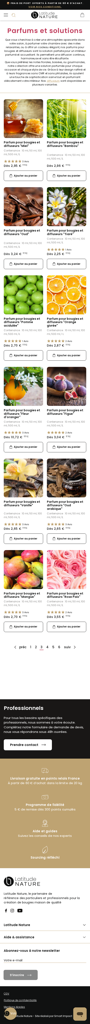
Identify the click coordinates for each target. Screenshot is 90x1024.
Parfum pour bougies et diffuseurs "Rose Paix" (65, 595)
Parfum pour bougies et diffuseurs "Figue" (65, 412)
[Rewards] (10, 1013)
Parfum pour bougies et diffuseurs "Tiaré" (65, 232)
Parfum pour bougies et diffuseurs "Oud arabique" (65, 505)
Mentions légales (14, 1007)
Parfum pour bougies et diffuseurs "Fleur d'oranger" (22, 413)
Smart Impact (63, 1016)
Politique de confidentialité (20, 1000)
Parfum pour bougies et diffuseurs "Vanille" (22, 503)
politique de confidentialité (69, 968)
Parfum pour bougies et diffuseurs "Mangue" (22, 595)
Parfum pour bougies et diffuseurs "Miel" (22, 144)
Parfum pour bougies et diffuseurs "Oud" (22, 232)
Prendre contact (24, 744)
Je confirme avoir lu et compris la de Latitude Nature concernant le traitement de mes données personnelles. (47, 971)
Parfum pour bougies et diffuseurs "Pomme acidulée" (22, 322)
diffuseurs (53, 81)
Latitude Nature (17, 925)
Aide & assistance (19, 937)
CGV (6, 993)
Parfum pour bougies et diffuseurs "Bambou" (65, 144)
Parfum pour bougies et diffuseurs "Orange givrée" (65, 322)
